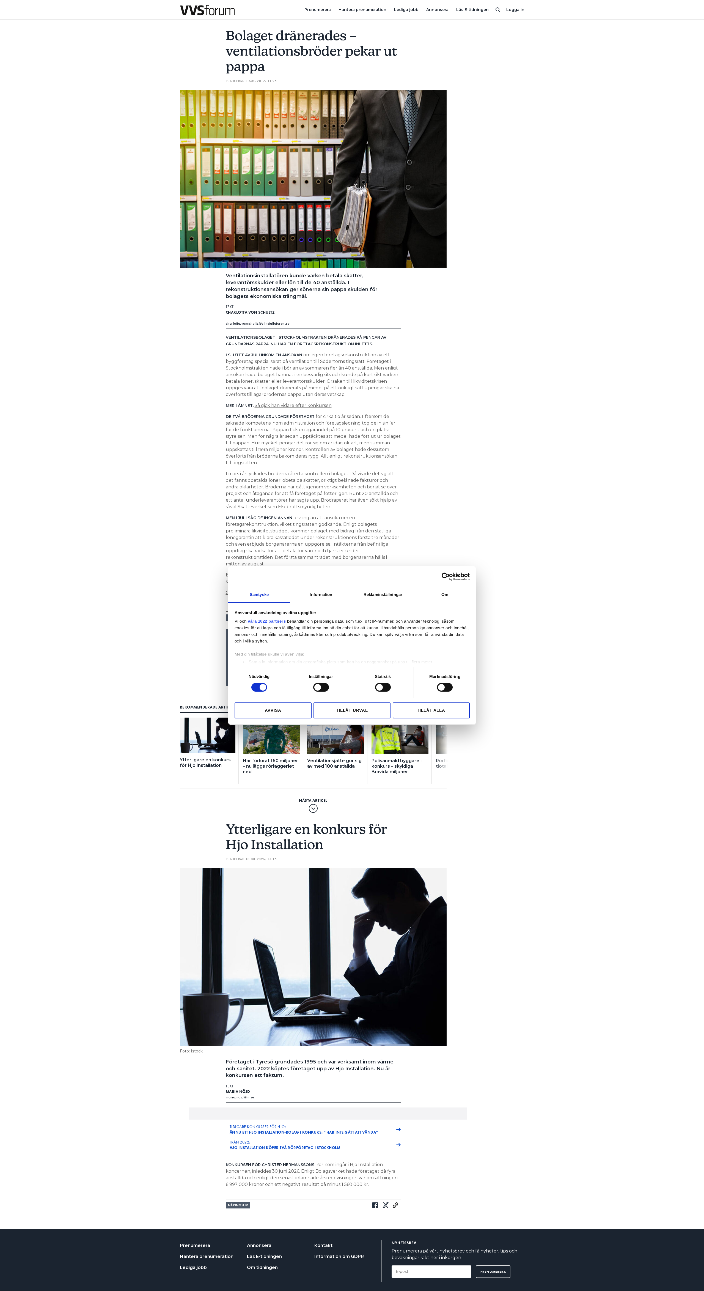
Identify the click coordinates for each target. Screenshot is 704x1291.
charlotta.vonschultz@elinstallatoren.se (258, 323)
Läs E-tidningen (472, 9)
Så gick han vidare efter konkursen (293, 405)
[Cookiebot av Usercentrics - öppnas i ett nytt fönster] (446, 576)
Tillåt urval (352, 710)
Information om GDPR (339, 1256)
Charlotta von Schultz (250, 312)
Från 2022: (285, 1145)
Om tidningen (262, 1267)
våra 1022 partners (267, 621)
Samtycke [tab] (259, 594)
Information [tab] (321, 594)
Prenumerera (317, 9)
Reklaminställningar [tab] (383, 594)
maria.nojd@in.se (240, 1097)
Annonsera (437, 9)
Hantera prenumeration (362, 9)
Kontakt (323, 1245)
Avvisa (273, 710)
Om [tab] (444, 594)
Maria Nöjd (238, 1091)
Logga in (515, 9)
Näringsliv (238, 1205)
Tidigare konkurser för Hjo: (304, 1129)
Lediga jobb (406, 9)
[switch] (321, 687)
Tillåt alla (431, 710)
